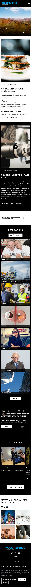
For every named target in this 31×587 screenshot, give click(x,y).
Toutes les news (15, 487)
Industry (4, 117)
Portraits (6, 348)
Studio (11, 117)
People (3, 114)
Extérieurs (6, 393)
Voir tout (15, 398)
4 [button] (29, 32)
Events (21, 114)
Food (27, 114)
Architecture (12, 114)
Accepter (22, 579)
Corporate (6, 370)
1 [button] (23, 32)
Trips (16, 117)
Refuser (5, 582)
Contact (6, 426)
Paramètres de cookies (10, 579)
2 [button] (25, 32)
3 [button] (27, 32)
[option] (15, 21)
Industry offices (9, 281)
